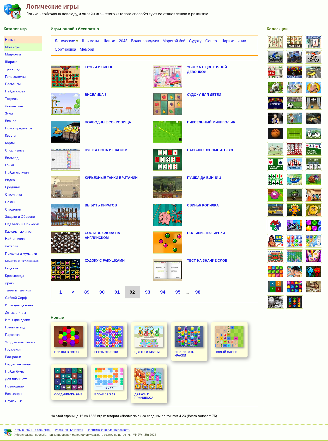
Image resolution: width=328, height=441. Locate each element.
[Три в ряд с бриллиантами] (294, 286)
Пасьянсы (13, 84)
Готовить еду (15, 327)
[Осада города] (294, 195)
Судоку (195, 41)
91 (117, 292)
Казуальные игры (18, 231)
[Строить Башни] (275, 256)
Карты (10, 143)
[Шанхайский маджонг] (275, 41)
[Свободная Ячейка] (275, 164)
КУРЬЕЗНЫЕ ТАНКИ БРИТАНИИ (111, 178)
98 (197, 292)
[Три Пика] (313, 164)
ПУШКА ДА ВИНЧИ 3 (204, 178)
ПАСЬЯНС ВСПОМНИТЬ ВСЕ (210, 150)
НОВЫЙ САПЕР (226, 352)
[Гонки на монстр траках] (294, 57)
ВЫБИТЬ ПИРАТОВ (101, 205)
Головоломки (15, 77)
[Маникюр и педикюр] (313, 256)
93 (147, 292)
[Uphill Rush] (294, 179)
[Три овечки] (275, 149)
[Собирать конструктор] (294, 225)
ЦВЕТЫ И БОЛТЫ (147, 352)
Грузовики (13, 349)
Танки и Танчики (18, 290)
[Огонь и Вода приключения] (313, 271)
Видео (10, 180)
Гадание (11, 268)
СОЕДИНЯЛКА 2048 (68, 394)
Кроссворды (14, 276)
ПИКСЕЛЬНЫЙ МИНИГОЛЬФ (211, 122)
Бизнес (10, 121)
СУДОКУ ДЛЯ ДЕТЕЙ (204, 95)
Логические (65, 41)
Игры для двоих (17, 320)
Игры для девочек (19, 305)
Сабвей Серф (16, 298)
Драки (9, 283)
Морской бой (174, 41)
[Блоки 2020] (275, 271)
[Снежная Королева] (313, 241)
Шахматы (90, 41)
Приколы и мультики (21, 253)
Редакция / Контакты (69, 430)
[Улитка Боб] (313, 179)
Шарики (11, 62)
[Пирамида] (294, 164)
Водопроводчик (145, 41)
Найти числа (15, 239)
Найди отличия (17, 172)
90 (102, 292)
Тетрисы (11, 99)
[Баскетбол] (275, 133)
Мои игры (12, 47)
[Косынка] (313, 149)
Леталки (11, 246)
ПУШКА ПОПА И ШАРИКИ (106, 150)
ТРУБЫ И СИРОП (99, 67)
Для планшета (16, 379)
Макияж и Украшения (22, 261)
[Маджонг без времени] (275, 72)
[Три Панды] (313, 133)
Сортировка (65, 49)
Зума (9, 113)
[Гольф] (294, 118)
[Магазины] (313, 195)
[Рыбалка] (313, 118)
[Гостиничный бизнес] (294, 87)
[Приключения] (275, 302)
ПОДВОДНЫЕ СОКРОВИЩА (108, 122)
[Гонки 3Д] (313, 72)
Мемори (87, 49)
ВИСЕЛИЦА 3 (96, 95)
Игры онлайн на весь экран (32, 430)
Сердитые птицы (18, 364)
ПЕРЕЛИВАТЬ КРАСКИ (184, 353)
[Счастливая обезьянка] (294, 210)
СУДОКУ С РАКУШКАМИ (105, 260)
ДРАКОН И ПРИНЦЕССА (143, 396)
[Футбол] (294, 103)
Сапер (211, 41)
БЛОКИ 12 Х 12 (104, 394)
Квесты (10, 135)
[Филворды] (294, 256)
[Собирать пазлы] (275, 225)
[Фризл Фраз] (275, 195)
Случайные (14, 401)
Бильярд (11, 158)
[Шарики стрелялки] (294, 72)
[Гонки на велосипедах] (313, 57)
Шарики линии (233, 41)
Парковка (12, 335)
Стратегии (13, 209)
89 (87, 292)
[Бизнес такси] (275, 210)
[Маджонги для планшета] (313, 41)
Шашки (109, 41)
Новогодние (14, 386)
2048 (123, 41)
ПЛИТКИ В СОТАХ (66, 352)
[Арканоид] (275, 103)
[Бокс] (275, 118)
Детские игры (15, 312)
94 (162, 292)
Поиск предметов (18, 128)
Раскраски (13, 357)
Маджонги (13, 54)
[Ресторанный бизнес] (313, 87)
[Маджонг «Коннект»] (294, 41)
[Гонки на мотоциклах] (275, 57)
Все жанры (13, 394)
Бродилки (12, 187)
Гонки (9, 165)
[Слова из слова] (275, 286)
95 (178, 292)
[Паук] (294, 149)
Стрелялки (13, 194)
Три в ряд (12, 69)
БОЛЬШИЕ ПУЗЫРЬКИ (206, 233)
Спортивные (14, 150)
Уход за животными (20, 342)
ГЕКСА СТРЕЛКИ (106, 352)
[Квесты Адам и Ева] (313, 210)
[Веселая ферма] (275, 87)
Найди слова (15, 91)
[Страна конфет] (313, 225)
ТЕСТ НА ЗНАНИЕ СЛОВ (207, 260)
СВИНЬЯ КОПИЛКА (203, 205)
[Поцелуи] (294, 271)
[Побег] (313, 286)
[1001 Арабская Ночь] (275, 241)
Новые (10, 40)
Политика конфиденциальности (108, 430)
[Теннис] (294, 133)
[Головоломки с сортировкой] (294, 302)
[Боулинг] (313, 103)
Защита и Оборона (20, 216)
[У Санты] (294, 241)
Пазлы (10, 202)
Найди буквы (15, 371)
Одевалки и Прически (22, 224)
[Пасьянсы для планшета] (275, 179)
